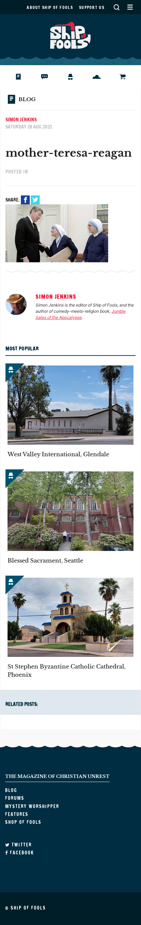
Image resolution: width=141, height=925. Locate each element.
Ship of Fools (70, 34)
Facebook (25, 199)
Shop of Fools (128, 77)
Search (116, 7)
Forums (49, 77)
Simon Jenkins (21, 119)
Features (102, 77)
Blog (22, 77)
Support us (91, 7)
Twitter (35, 199)
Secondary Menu (130, 7)
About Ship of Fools (50, 7)
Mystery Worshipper (76, 77)
